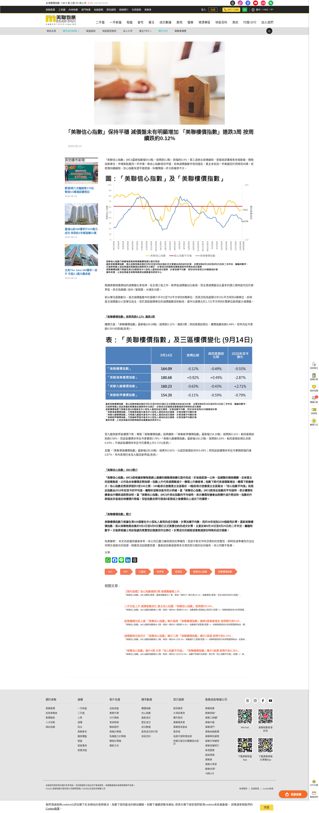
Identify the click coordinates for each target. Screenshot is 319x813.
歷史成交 (146, 722)
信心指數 (146, 713)
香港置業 (209, 750)
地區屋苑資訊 (109, 31)
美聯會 (147, 9)
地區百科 (146, 736)
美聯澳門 (209, 727)
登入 (203, 9)
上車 (80, 717)
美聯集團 (50, 9)
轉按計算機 (115, 741)
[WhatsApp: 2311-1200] (244, 9)
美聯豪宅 (82, 731)
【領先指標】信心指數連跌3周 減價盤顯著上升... (153, 591)
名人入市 (127, 31)
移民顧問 (111, 9)
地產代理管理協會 (182, 736)
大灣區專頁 (179, 713)
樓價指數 (146, 708)
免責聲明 (243, 789)
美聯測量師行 (212, 745)
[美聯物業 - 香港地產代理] (61, 20)
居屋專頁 (82, 745)
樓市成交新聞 (70, 31)
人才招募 (50, 722)
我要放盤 (296, 794)
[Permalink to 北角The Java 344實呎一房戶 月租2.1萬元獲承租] (81, 256)
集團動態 (50, 717)
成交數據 (146, 727)
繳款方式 (114, 745)
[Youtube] (270, 700)
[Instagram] (255, 700)
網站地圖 (50, 727)
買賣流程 (82, 750)
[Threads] (247, 700)
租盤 (80, 741)
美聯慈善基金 (180, 727)
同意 (266, 807)
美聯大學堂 (211, 764)
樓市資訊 (178, 717)
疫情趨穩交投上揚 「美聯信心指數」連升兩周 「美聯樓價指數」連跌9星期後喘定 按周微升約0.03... (182, 621)
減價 (80, 722)
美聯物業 (209, 708)
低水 (80, 727)
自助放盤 (114, 708)
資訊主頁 (51, 31)
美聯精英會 (179, 722)
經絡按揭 (209, 754)
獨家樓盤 (82, 736)
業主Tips (144, 31)
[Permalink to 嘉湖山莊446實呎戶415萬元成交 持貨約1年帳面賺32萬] (81, 215)
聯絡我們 (114, 727)
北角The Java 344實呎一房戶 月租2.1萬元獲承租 (81, 272)
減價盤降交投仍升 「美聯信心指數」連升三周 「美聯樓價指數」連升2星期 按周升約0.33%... (178, 635)
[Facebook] (263, 700)
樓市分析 (163, 31)
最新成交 (146, 717)
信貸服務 (136, 9)
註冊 (213, 9)
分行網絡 (114, 717)
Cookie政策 (52, 808)
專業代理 (114, 713)
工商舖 (61, 9)
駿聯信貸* (210, 768)
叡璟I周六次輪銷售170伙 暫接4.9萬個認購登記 (81, 190)
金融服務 (98, 9)
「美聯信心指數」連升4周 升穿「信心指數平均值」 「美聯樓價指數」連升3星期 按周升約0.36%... (182, 650)
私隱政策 (255, 789)
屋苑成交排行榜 (149, 731)
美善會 (176, 731)
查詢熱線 (114, 722)
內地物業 (73, 9)
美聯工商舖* (211, 717)
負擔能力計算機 (117, 736)
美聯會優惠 (180, 31)
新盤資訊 (91, 31)
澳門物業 (86, 9)
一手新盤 (82, 708)
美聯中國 (209, 722)
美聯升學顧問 (212, 741)
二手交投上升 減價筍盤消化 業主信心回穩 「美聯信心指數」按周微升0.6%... (169, 606)
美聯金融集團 (212, 731)
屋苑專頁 (178, 708)
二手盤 (81, 713)
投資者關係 (51, 713)
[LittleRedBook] (265, 716)
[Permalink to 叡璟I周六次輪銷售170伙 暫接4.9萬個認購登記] (81, 174)
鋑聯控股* (210, 713)
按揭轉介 (123, 9)
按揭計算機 (115, 731)
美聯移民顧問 (212, 736)
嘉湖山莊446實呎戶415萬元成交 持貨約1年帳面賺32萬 (81, 231)
